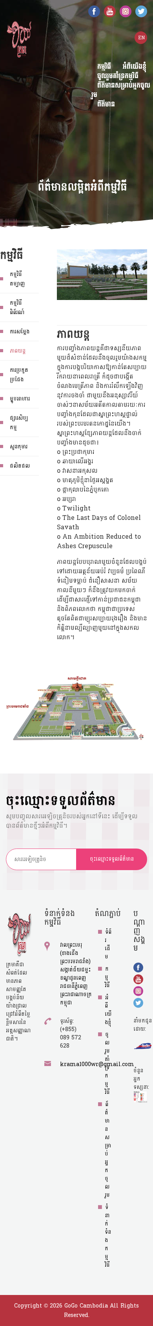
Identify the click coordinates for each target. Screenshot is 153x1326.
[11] (103, 556)
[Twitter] (141, 10)
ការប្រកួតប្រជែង (19, 374)
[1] (83, 688)
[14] (111, 654)
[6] (65, 540)
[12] (130, 612)
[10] (109, 589)
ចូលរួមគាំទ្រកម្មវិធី (107, 1063)
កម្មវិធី (107, 977)
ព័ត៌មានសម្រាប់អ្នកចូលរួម (120, 90)
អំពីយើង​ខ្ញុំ (108, 1010)
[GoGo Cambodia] (19, 38)
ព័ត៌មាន (106, 104)
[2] (76, 645)
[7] (72, 555)
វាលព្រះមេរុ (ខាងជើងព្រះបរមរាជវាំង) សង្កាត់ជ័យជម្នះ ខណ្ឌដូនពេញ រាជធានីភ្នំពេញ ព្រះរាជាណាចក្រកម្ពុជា (76, 974)
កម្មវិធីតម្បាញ (17, 279)
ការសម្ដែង (19, 332)
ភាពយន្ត (18, 351)
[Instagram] (125, 10)
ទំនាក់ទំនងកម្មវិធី (108, 1236)
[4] (67, 614)
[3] (43, 601)
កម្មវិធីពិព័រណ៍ (17, 307)
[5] (53, 564)
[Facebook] (94, 10)
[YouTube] (110, 10)
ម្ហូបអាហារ (20, 399)
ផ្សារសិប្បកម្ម (19, 422)
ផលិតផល (20, 466)
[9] (122, 553)
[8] (77, 532)
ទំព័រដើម (108, 944)
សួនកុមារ (18, 447)
